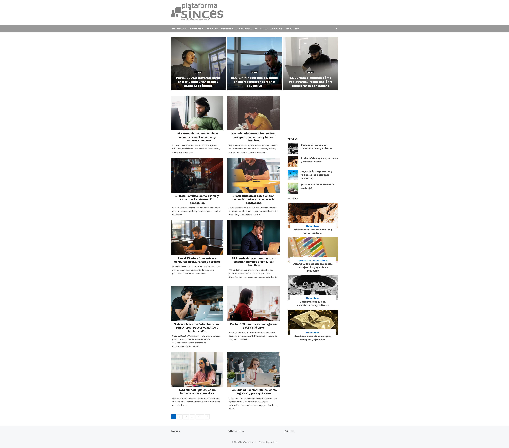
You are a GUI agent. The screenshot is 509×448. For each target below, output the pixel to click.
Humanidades (196, 29)
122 (200, 416)
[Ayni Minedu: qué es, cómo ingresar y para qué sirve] (197, 369)
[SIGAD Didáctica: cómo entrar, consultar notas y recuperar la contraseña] (253, 175)
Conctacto (175, 431)
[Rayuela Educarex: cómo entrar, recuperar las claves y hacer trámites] (253, 113)
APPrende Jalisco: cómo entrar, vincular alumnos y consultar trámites (253, 262)
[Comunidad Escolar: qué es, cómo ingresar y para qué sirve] (253, 369)
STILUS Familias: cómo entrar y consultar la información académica (197, 199)
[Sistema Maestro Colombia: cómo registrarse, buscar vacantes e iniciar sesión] (197, 303)
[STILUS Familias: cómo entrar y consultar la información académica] (197, 175)
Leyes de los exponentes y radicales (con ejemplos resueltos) (317, 175)
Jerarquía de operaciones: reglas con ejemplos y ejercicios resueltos (313, 267)
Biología (181, 29)
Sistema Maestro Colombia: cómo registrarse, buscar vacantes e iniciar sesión (197, 327)
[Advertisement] (290, 13)
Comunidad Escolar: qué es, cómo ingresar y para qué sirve (253, 391)
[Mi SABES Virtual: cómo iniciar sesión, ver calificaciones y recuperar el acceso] (197, 113)
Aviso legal (289, 431)
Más (297, 29)
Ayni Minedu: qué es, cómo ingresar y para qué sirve (197, 391)
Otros (198, 72)
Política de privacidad (268, 442)
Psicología (276, 29)
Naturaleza (261, 29)
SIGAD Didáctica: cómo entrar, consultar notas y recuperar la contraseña (253, 199)
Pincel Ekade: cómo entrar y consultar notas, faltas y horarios (197, 260)
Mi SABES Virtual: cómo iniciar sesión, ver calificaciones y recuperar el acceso (197, 137)
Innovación (212, 29)
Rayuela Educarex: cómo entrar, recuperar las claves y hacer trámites (253, 137)
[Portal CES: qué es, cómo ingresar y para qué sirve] (253, 303)
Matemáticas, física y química (236, 29)
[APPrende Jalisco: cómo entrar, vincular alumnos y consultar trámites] (253, 237)
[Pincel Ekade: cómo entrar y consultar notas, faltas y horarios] (197, 237)
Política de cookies (236, 431)
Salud (289, 29)
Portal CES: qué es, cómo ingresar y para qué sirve (253, 325)
